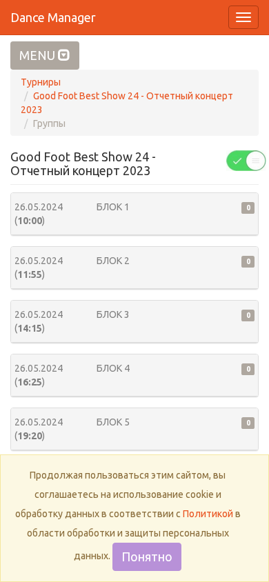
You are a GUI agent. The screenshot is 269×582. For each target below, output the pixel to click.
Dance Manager (53, 17)
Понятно (146, 556)
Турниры (41, 82)
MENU (38, 55)
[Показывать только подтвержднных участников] (246, 159)
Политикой (208, 513)
